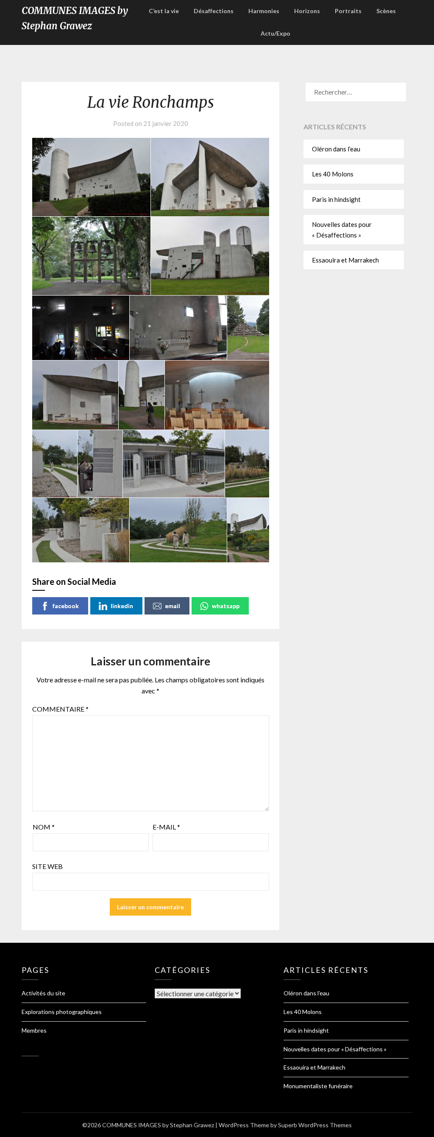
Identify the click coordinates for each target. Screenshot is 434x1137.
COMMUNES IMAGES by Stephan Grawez (75, 18)
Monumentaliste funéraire (318, 1086)
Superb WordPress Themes (315, 1125)
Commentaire (60, 709)
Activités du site (43, 993)
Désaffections (214, 10)
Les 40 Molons (332, 174)
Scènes (386, 10)
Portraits (348, 10)
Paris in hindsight (336, 199)
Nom (44, 827)
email (172, 605)
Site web (47, 866)
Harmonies (263, 10)
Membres (34, 1030)
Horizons (307, 10)
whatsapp (225, 605)
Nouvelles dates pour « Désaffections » (335, 1049)
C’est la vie (164, 10)
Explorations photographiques (62, 1011)
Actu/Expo (275, 33)
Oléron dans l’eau (336, 149)
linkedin (122, 605)
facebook (66, 605)
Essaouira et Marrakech (345, 260)
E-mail (166, 827)
